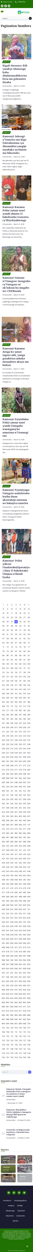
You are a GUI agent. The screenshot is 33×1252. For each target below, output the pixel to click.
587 (24, 956)
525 (28, 918)
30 (8, 621)
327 (20, 799)
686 (28, 1015)
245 (28, 748)
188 (24, 715)
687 (3, 1019)
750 (3, 1057)
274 (3, 770)
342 (24, 808)
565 (20, 943)
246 (3, 753)
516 (20, 913)
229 (20, 740)
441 (28, 867)
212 (7, 732)
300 (24, 782)
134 (3, 685)
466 (16, 884)
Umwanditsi (7, 86)
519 (3, 918)
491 (3, 901)
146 (24, 689)
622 (24, 977)
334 (20, 803)
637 (28, 985)
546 (28, 930)
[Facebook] (2, 6)
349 (24, 812)
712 (20, 1032)
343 (28, 808)
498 (3, 905)
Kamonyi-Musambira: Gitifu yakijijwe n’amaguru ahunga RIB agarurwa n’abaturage (18, 1113)
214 (16, 732)
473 (16, 888)
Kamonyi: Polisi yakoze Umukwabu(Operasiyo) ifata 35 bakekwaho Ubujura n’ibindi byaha (16, 569)
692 (24, 1019)
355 (20, 816)
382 (16, 833)
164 (11, 702)
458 (12, 880)
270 (16, 765)
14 (29, 609)
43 (3, 630)
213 (11, 732)
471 (7, 888)
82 (20, 651)
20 (25, 613)
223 (24, 736)
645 (3, 994)
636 (24, 985)
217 (28, 732)
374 (11, 829)
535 (12, 926)
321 (24, 795)
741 (24, 1049)
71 (3, 647)
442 (3, 871)
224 (28, 736)
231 (28, 740)
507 (11, 909)
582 (3, 956)
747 (20, 1053)
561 (3, 943)
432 (20, 863)
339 (11, 808)
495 (20, 901)
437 (11, 867)
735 (28, 1045)
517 (24, 913)
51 (8, 634)
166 (20, 702)
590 (7, 960)
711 (16, 1032)
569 (7, 947)
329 (28, 799)
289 (7, 778)
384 (24, 833)
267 (3, 765)
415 (7, 854)
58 (8, 638)
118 (24, 672)
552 (24, 935)
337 (3, 808)
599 (16, 964)
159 (20, 698)
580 (24, 952)
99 (3, 664)
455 (28, 875)
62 (25, 638)
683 (16, 1015)
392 (28, 837)
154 (28, 693)
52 (12, 634)
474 (20, 888)
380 (7, 833)
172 (16, 706)
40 (20, 626)
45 (12, 630)
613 (16, 973)
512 (3, 913)
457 (7, 880)
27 (25, 617)
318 (11, 795)
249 (16, 753)
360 (11, 820)
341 (20, 808)
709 (7, 1032)
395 (11, 842)
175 (28, 706)
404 (20, 846)
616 (28, 973)
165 (16, 702)
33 (20, 621)
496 (24, 901)
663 (20, 1002)
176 (3, 710)
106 (3, 668)
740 (20, 1049)
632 (7, 985)
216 (24, 732)
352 (7, 816)
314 (24, 791)
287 (28, 774)
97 (25, 660)
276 (11, 770)
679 (28, 1011)
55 (24, 634)
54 (20, 634)
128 (7, 681)
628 (20, 981)
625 (7, 981)
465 (12, 884)
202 (24, 723)
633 (11, 985)
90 (25, 655)
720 (24, 1036)
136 (11, 685)
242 (16, 748)
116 (16, 672)
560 (28, 939)
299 (20, 782)
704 (16, 1028)
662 (16, 1002)
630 (28, 981)
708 (3, 1032)
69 (25, 643)
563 (11, 943)
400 (3, 846)
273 (28, 765)
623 (28, 977)
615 (24, 973)
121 (7, 677)
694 (3, 1023)
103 (20, 664)
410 (16, 850)
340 (16, 808)
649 (20, 994)
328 (24, 799)
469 (28, 884)
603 (3, 968)
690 (16, 1019)
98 (29, 660)
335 (24, 803)
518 (28, 913)
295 (3, 782)
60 (16, 638)
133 (29, 681)
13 (24, 609)
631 (3, 985)
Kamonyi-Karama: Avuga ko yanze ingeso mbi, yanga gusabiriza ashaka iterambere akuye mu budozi (16, 357)
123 (16, 677)
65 (8, 643)
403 (16, 846)
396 (16, 842)
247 (7, 753)
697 (16, 1023)
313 (20, 791)
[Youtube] (9, 6)
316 (3, 795)
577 (11, 952)
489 (24, 897)
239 (3, 748)
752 (11, 1057)
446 (20, 871)
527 (7, 922)
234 (11, 744)
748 (24, 1053)
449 (3, 875)
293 (24, 778)
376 (20, 829)
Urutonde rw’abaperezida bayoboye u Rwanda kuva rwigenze (18, 1132)
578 (16, 952)
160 (24, 698)
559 (24, 939)
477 (3, 892)
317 (7, 795)
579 (20, 952)
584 (12, 956)
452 (16, 875)
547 (3, 935)
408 (7, 850)
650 (24, 994)
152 (20, 693)
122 (11, 677)
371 (29, 825)
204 (3, 727)
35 (29, 621)
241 (11, 748)
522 (16, 918)
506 (7, 909)
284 (16, 774)
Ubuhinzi (6, 1167)
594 (24, 960)
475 (24, 888)
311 (12, 791)
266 (28, 761)
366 (7, 825)
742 (28, 1049)
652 (3, 998)
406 (28, 846)
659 (3, 1002)
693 (28, 1019)
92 (3, 660)
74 (16, 647)
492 (7, 901)
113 (3, 672)
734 (24, 1045)
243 (20, 748)
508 (16, 909)
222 (20, 736)
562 (7, 943)
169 (3, 706)
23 (8, 617)
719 (20, 1036)
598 (12, 964)
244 (24, 748)
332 (11, 803)
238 (28, 744)
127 (3, 681)
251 (24, 753)
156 (7, 698)
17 (12, 613)
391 (24, 837)
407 (3, 850)
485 (7, 897)
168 (28, 702)
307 (24, 787)
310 (7, 791)
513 (7, 913)
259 (28, 757)
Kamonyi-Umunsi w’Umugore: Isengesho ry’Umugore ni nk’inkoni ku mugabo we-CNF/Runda (16, 284)
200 (16, 723)
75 (20, 647)
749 (28, 1053)
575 (3, 952)
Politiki (22, 1158)
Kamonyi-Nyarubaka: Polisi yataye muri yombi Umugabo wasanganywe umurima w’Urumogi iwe (16, 427)
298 (16, 782)
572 (20, 947)
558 (20, 939)
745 (12, 1053)
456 (3, 880)
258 (24, 757)
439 (20, 867)
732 (16, 1045)
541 (7, 930)
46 (16, 630)
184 (7, 715)
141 (3, 689)
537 (20, 926)
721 (28, 1036)
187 (20, 715)
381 (11, 833)
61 (20, 638)
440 (24, 867)
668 (11, 1007)
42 (29, 626)
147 (28, 689)
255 (12, 757)
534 (7, 926)
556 (12, 939)
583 (7, 956)
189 (28, 715)
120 (3, 677)
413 (28, 850)
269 (11, 765)
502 (20, 905)
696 (11, 1023)
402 (12, 846)
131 (20, 681)
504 (28, 905)
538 (24, 926)
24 (12, 617)
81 (16, 651)
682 (11, 1015)
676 (16, 1011)
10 (12, 609)
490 (28, 897)
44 (8, 630)
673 (3, 1011)
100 (7, 664)
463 (3, 884)
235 (16, 744)
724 (11, 1040)
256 (16, 757)
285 (20, 774)
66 (12, 643)
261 (7, 761)
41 (24, 626)
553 (28, 935)
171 (12, 706)
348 (20, 812)
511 (29, 909)
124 (20, 677)
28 (29, 617)
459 (16, 880)
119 (29, 672)
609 (28, 968)
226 (7, 740)
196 (28, 719)
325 (11, 799)
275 (7, 770)
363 (24, 820)
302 (3, 787)
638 (3, 990)
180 (20, 710)
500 (12, 905)
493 (11, 901)
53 (16, 634)
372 (3, 829)
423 (11, 858)
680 (3, 1015)
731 (12, 1045)
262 (11, 761)
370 (24, 825)
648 (16, 994)
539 (28, 926)
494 (16, 901)
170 (7, 706)
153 (24, 693)
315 (28, 791)
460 (20, 880)
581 (28, 952)
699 (24, 1023)
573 (24, 947)
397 (20, 842)
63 (29, 638)
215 (20, 732)
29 (3, 621)
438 (16, 867)
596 (3, 964)
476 (28, 888)
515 (16, 913)
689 (11, 1019)
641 (16, 990)
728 (28, 1040)
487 (16, 897)
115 (12, 672)
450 (7, 875)
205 (7, 727)
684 (20, 1015)
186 (16, 715)
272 (24, 765)
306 (20, 787)
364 (28, 820)
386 (3, 837)
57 (3, 638)
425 (20, 858)
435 (3, 867)
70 (29, 643)
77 (29, 647)
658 (28, 998)
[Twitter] (5, 6)
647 (11, 994)
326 (16, 799)
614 (20, 973)
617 (3, 977)
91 (29, 655)
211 (3, 732)
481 (20, 892)
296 (7, 782)
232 (3, 744)
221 (16, 736)
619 (11, 977)
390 (20, 837)
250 (20, 753)
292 (20, 778)
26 (20, 617)
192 (11, 719)
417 (16, 854)
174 (24, 706)
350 (28, 812)
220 (11, 736)
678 (24, 1011)
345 (7, 812)
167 (24, 702)
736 (3, 1049)
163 (7, 702)
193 (16, 719)
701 (3, 1028)
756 (28, 1057)
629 (24, 981)
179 (16, 710)
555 (7, 939)
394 (7, 842)
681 (7, 1015)
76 (25, 647)
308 (28, 787)
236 (20, 744)
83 (25, 651)
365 (3, 825)
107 (7, 668)
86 (8, 655)
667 (7, 1007)
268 (7, 765)
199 (11, 723)
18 (16, 613)
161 (29, 698)
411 (20, 850)
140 (28, 685)
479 (11, 892)
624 (3, 981)
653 (7, 998)
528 (12, 922)
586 (20, 956)
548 (7, 935)
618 (7, 977)
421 (3, 858)
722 (3, 1040)
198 (7, 723)
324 (7, 799)
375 (16, 829)
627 (16, 981)
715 (3, 1036)
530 (20, 922)
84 (29, 651)
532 (28, 922)
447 (24, 871)
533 (3, 926)
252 (28, 753)
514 (11, 913)
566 (24, 943)
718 (16, 1036)
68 (20, 643)
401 (7, 846)
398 (24, 842)
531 (24, 922)
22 (3, 617)
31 (12, 621)
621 (20, 977)
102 (16, 664)
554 (3, 939)
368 (16, 825)
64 (3, 643)
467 (20, 884)
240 (7, 748)
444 (12, 871)
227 (11, 740)
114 (7, 672)
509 (20, 909)
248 (12, 753)
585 (16, 956)
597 (7, 964)
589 (3, 960)
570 (11, 947)
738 (11, 1049)
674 (7, 1011)
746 (16, 1053)
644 (28, 990)
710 (11, 1032)
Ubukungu (23, 1167)
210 (28, 727)
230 (24, 740)
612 (11, 973)
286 (24, 774)
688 (7, 1019)
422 (7, 858)
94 (12, 660)
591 (11, 960)
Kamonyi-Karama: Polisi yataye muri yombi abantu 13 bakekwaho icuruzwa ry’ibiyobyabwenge (16, 214)
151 (16, 693)
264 (20, 761)
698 (20, 1023)
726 (20, 1040)
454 (24, 875)
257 (20, 757)
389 (16, 837)
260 (3, 761)
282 (7, 774)
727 (24, 1040)
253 (3, 757)
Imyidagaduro (8, 1176)
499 (7, 905)
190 (3, 719)
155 (3, 698)
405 (24, 846)
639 (7, 990)
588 (28, 956)
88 (16, 655)
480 (16, 892)
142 (7, 689)
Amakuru (6, 1158)
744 (7, 1053)
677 (20, 1011)
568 (3, 947)
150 (11, 693)
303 (7, 787)
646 (7, 994)
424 (16, 858)
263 (16, 761)
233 (7, 744)
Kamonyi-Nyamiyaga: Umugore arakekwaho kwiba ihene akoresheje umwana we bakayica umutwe (16, 496)
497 (28, 901)
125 (24, 677)
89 (20, 655)
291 (16, 778)
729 (3, 1045)
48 (24, 630)
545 (24, 930)
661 (11, 1002)
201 (20, 723)
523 (20, 918)
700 (28, 1023)
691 (20, 1019)
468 (24, 884)
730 (7, 1045)
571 (16, 947)
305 (16, 787)
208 (20, 727)
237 (24, 744)
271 (20, 765)
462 (28, 880)
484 (3, 897)
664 (24, 1002)
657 (24, 998)
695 (7, 1023)
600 (20, 964)
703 (11, 1028)
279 (24, 770)
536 (16, 926)
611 (7, 973)
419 (24, 854)
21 (29, 613)
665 (28, 1002)
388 (11, 837)
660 (7, 1002)
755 (24, 1057)
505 (3, 909)
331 (7, 803)
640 (12, 990)
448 (28, 871)
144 (16, 689)
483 (28, 892)
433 (24, 863)
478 (7, 892)
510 (24, 909)
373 (7, 829)
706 (24, 1028)
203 (28, 723)
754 (20, 1057)
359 (7, 820)
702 (7, 1028)
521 (11, 918)
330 (3, 803)
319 (16, 795)
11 (16, 609)
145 (20, 689)
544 (20, 930)
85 (3, 655)
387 (7, 837)
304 (11, 787)
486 (12, 897)
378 (28, 829)
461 (24, 880)
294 (28, 778)
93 (8, 660)
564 (16, 943)
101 (12, 664)
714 (28, 1032)
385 (28, 833)
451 (11, 875)
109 (16, 668)
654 (12, 998)
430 (11, 863)
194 (20, 719)
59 (12, 638)
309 (3, 791)
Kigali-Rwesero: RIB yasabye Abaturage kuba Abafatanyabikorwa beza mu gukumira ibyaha (15, 74)
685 (24, 1015)
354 (16, 816)
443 (7, 871)
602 (28, 964)
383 (20, 833)
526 (3, 922)
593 (20, 960)
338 (7, 808)
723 (7, 1040)
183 (3, 715)
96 (20, 660)
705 (20, 1028)
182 (28, 710)
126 (28, 677)
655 (16, 998)
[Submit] (30, 18)
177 (7, 710)
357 (28, 816)
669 (16, 1007)
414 (3, 854)
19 (20, 613)
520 (7, 918)
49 (29, 630)
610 (3, 973)
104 (24, 664)
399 (28, 842)
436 (7, 867)
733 (20, 1045)
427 (28, 858)
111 (25, 668)
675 (11, 1011)
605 (12, 968)
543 (16, 930)
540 (3, 930)
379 (3, 833)
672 (28, 1007)
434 (28, 863)
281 (3, 774)
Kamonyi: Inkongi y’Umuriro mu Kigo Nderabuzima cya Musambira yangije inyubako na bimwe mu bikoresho (15, 145)
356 (24, 816)
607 (20, 968)
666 (3, 1007)
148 (3, 693)
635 (20, 985)
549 (12, 935)
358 (3, 820)
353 (11, 816)
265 (24, 761)
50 (3, 634)
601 (24, 964)
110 (20, 668)
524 (24, 918)
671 (24, 1007)
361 (16, 820)
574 (28, 947)
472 (11, 888)
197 (3, 723)
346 (11, 812)
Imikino (23, 1176)
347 (16, 812)
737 (7, 1049)
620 (16, 977)
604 (7, 968)
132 (24, 681)
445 (16, 871)
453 (20, 875)
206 (11, 727)
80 (12, 651)
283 (11, 774)
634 (16, 985)
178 (11, 710)
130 (16, 681)
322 (28, 795)
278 (20, 770)
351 (3, 816)
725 (16, 1040)
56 (29, 634)
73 (12, 647)
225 (3, 740)
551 (20, 935)
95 (16, 660)
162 (3, 702)
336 (28, 803)
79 (8, 651)
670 (20, 1007)
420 (28, 854)
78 (3, 651)
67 (16, 643)
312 (16, 791)
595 (28, 960)
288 (3, 778)
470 (3, 888)
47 (20, 630)
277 (16, 770)
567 (28, 943)
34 (25, 621)
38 (12, 626)
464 (7, 884)
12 (20, 609)
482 (24, 892)
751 (7, 1057)
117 (20, 672)
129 (11, 681)
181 (24, 710)
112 (29, 668)
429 (7, 863)
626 (11, 981)
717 (12, 1036)
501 (16, 905)
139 (24, 685)
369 (20, 825)
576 (7, 952)
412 (24, 850)
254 (7, 757)
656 (20, 998)
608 (24, 968)
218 (3, 736)
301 (28, 782)
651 (28, 994)
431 (16, 863)
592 (16, 960)
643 (24, 990)
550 (16, 935)
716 (7, 1036)
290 (11, 778)
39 (16, 626)
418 (20, 854)
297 (11, 782)
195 (24, 719)
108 (11, 668)
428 (3, 863)
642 (20, 990)
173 (20, 706)
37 (8, 626)
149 (7, 693)
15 (3, 613)
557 (16, 939)
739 (16, 1049)
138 (20, 685)
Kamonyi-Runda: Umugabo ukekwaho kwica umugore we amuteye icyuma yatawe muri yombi (18, 1092)
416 (11, 854)
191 (7, 719)
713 (24, 1032)
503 (24, 905)
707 (28, 1028)
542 (12, 930)
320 (20, 795)
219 (7, 736)
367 (11, 825)
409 (12, 850)
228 (16, 740)
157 (11, 698)
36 (3, 626)
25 (16, 617)
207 (16, 727)
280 (28, 770)
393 (3, 842)
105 (28, 664)
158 (16, 698)
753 (16, 1057)
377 (24, 829)
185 (11, 715)
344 (3, 812)
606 (16, 968)
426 (24, 858)
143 (11, 689)
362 (20, 820)
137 (16, 685)
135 (7, 685)
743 (3, 1053)
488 (20, 897)
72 (8, 647)
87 (12, 655)
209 (24, 727)
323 (3, 799)
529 (16, 922)
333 (16, 803)
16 (7, 613)
